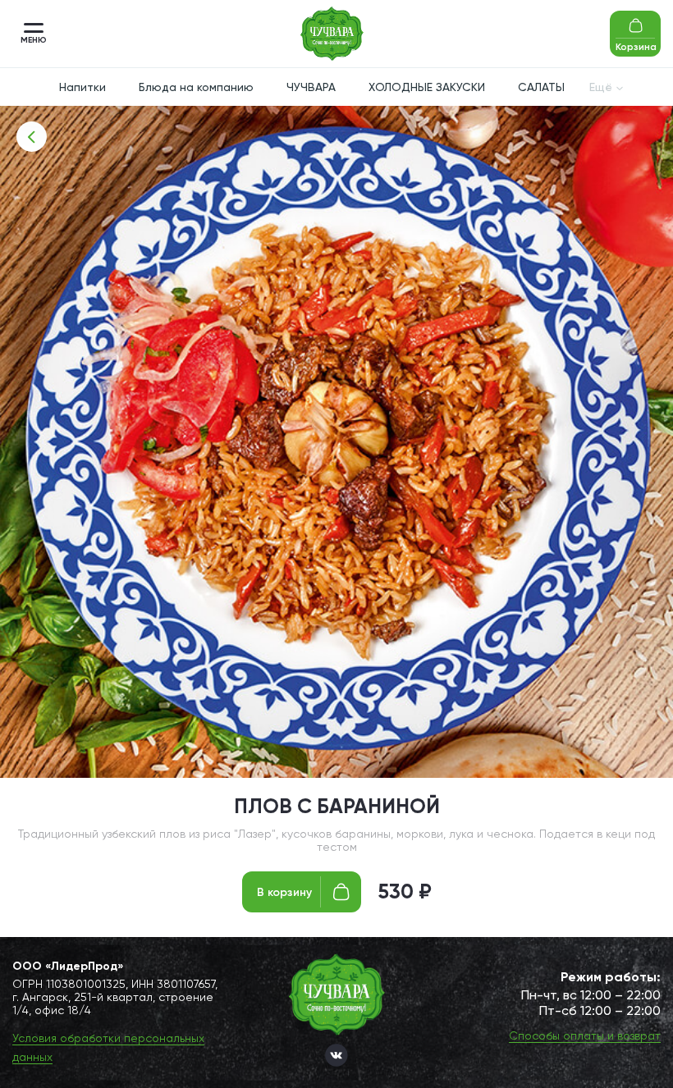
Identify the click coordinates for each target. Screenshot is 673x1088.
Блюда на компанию (196, 87)
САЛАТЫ (541, 87)
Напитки (82, 87)
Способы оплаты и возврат (585, 1035)
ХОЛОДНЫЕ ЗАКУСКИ (427, 87)
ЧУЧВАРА (311, 87)
